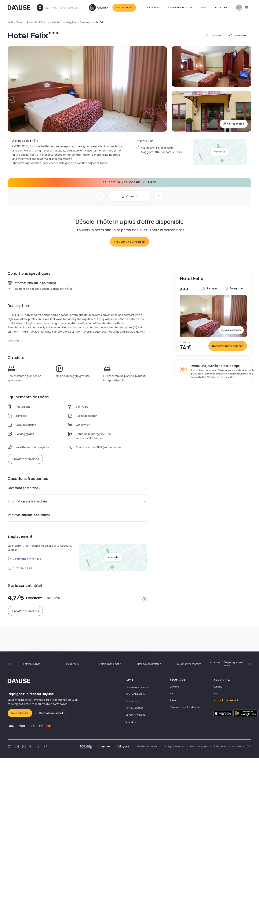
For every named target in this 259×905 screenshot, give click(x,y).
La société (174, 686)
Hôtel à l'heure (71, 664)
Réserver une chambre (227, 346)
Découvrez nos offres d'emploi (185, 707)
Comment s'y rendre (27, 558)
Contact (217, 686)
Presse (173, 700)
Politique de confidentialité (227, 746)
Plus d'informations (25, 459)
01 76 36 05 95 (22, 568)
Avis (172, 693)
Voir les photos (235, 123)
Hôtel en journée (31, 664)
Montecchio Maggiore (64, 22)
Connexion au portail (51, 713)
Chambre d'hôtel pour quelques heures (226, 664)
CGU (249, 746)
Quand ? (132, 196)
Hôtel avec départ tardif (149, 664)
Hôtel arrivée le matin (110, 664)
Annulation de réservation (226, 700)
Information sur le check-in (27, 501)
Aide (203, 7)
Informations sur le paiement (29, 515)
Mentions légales (199, 746)
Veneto (20, 22)
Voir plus (14, 340)
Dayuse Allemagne (135, 714)
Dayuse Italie (132, 701)
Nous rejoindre (19, 713)
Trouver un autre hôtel (129, 242)
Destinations (153, 7)
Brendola (85, 22)
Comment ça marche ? (181, 7)
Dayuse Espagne (134, 708)
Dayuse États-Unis (135, 694)
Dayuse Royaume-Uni (137, 687)
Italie (10, 22)
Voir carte (219, 151)
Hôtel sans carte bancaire (188, 664)
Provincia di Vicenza (38, 22)
